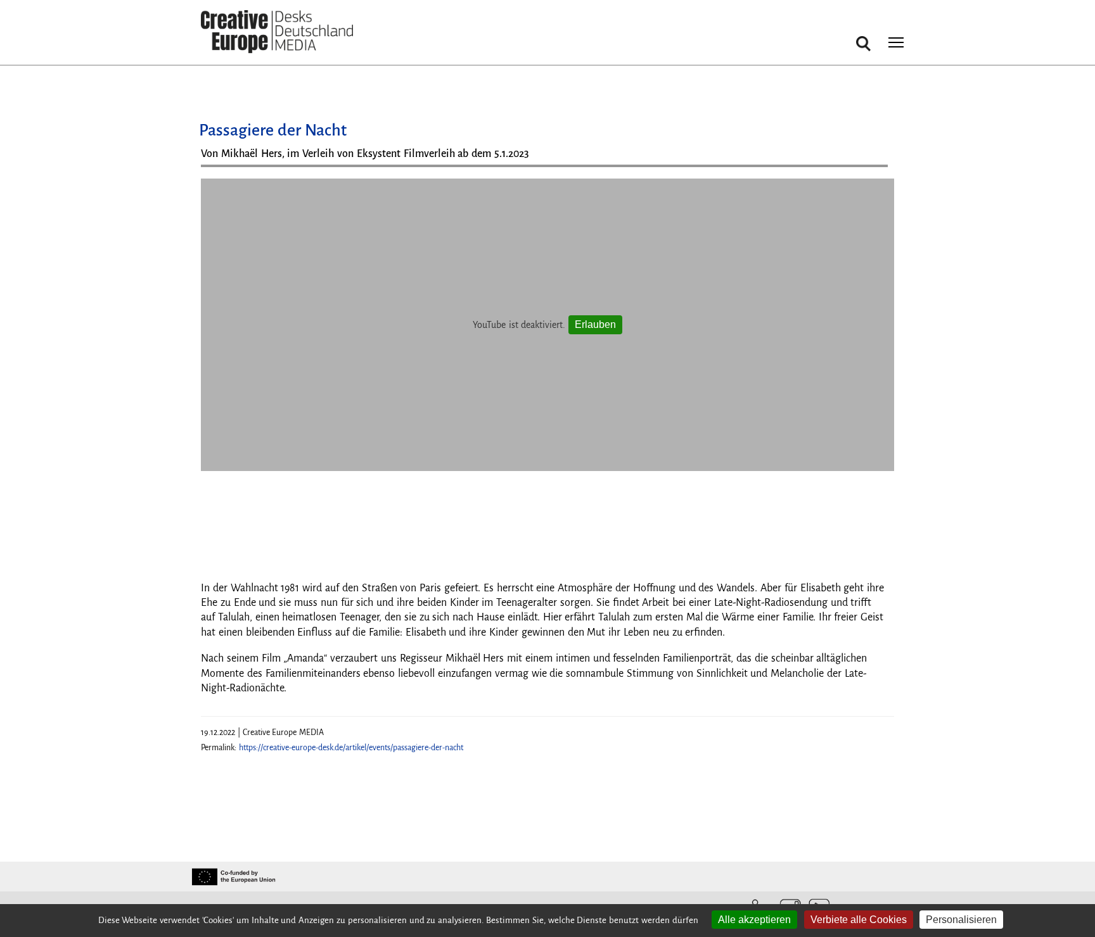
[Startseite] (277, 32)
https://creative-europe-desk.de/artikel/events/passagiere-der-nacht (351, 747)
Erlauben (595, 324)
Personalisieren (961, 919)
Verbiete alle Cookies (858, 919)
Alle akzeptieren (754, 919)
